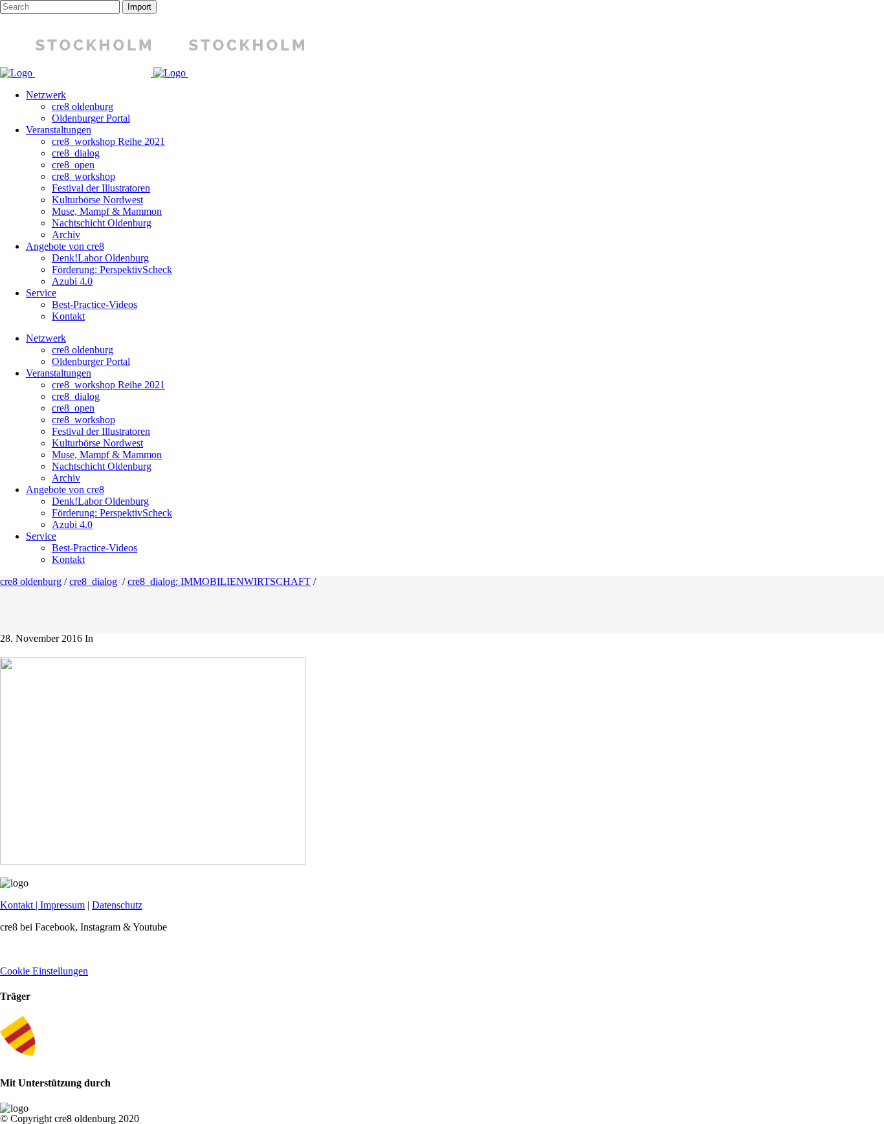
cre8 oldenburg (30, 581)
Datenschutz (117, 904)
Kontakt (16, 904)
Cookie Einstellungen (44, 970)
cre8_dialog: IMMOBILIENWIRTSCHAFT (219, 581)
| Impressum (59, 904)
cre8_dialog (93, 581)
